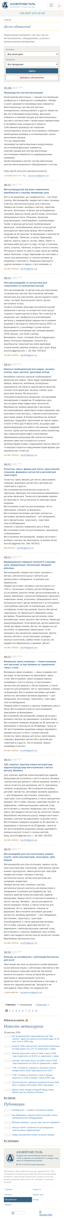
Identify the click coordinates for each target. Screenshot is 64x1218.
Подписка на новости (14, 1020)
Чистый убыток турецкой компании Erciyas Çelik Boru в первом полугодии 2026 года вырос (35, 1083)
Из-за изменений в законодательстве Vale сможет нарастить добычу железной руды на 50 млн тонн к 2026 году (35, 1039)
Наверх (8, 1204)
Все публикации (11, 1140)
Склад (36, 1199)
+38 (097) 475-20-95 (32, 13)
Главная (7, 20)
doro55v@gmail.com (28, 269)
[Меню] (51, 5)
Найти (32, 71)
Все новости (9, 1097)
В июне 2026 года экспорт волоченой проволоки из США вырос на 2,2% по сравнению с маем (36, 1047)
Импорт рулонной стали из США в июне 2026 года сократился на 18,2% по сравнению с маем (35, 1054)
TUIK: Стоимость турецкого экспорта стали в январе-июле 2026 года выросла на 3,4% (34, 1069)
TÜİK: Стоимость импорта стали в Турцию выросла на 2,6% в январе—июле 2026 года (33, 1076)
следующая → (42, 1004)
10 (36, 1010)
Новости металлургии (23, 1026)
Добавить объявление (32, 77)
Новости (37, 1189)
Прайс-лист (38, 1194)
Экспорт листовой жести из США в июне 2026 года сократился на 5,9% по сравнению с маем (35, 1061)
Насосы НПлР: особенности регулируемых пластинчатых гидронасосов (33, 1128)
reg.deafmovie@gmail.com (31, 992)
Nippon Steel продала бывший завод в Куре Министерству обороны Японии (33, 1091)
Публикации (14, 1104)
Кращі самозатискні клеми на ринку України (33, 1134)
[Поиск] (59, 6)
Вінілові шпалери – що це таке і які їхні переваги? (36, 1122)
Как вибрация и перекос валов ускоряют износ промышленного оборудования (34, 1116)
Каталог (8, 1194)
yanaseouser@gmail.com (38, 176)
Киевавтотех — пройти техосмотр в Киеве (32, 1110)
